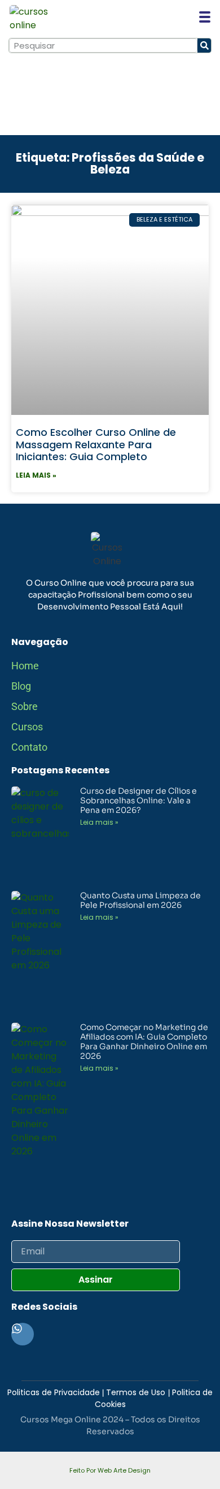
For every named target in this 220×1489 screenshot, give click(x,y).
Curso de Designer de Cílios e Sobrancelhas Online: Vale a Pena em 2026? (138, 800)
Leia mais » (36, 475)
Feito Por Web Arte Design (110, 1470)
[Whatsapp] (22, 1334)
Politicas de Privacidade (53, 1392)
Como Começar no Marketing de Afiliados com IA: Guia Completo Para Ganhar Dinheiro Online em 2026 (144, 1041)
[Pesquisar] (204, 45)
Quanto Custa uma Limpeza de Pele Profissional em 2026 (140, 900)
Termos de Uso (137, 1392)
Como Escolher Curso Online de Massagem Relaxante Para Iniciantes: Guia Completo (96, 444)
